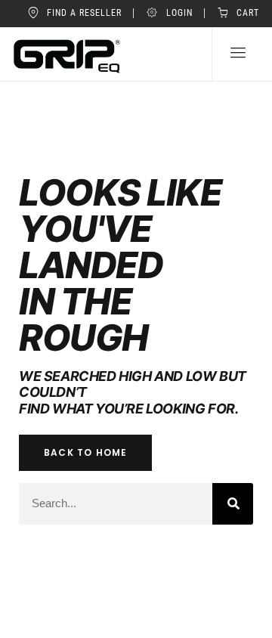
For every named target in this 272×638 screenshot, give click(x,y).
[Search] (232, 503)
